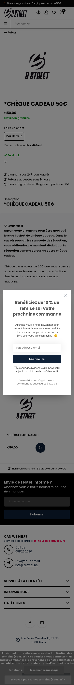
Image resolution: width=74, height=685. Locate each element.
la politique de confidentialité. (42, 371)
